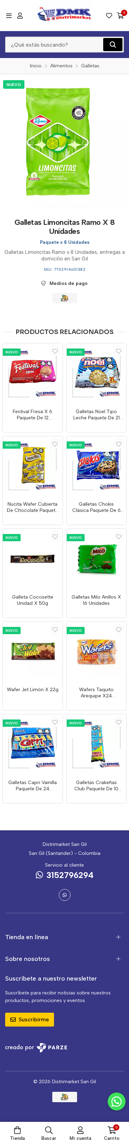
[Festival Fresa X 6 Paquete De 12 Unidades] (33, 373)
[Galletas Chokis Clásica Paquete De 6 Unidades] (97, 466)
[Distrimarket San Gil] (64, 15)
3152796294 (70, 875)
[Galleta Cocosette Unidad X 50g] (33, 559)
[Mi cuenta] (20, 15)
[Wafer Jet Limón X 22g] (33, 652)
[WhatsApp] (65, 895)
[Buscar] (112, 44)
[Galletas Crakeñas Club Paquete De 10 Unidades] (97, 744)
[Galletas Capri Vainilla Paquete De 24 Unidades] (33, 744)
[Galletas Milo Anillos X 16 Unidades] (97, 559)
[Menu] (8, 15)
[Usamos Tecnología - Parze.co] (36, 1047)
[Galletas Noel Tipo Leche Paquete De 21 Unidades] (97, 373)
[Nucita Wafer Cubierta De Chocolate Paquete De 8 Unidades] (33, 466)
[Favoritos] (109, 15)
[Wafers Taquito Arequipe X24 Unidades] (97, 652)
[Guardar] (55, 351)
